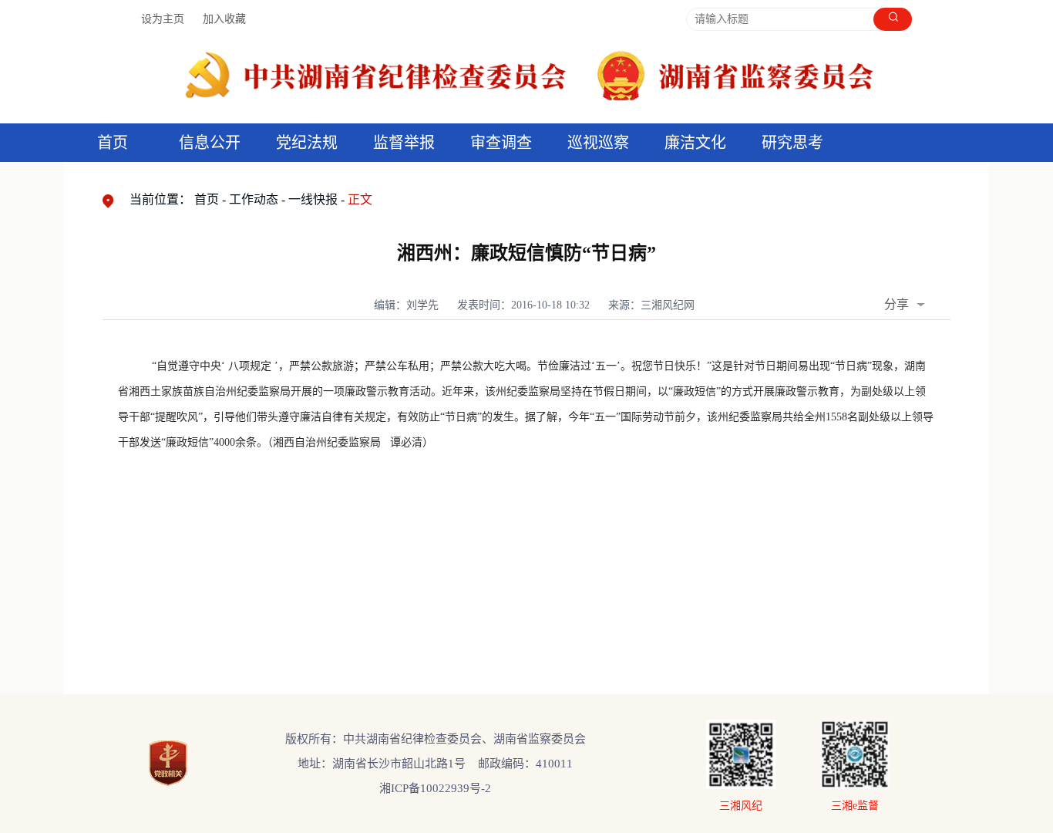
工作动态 (253, 199)
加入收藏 (224, 19)
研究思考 (792, 142)
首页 (112, 142)
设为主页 (162, 19)
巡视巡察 (598, 142)
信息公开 (210, 142)
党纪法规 (307, 142)
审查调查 (501, 142)
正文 (360, 199)
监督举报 (404, 142)
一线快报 (313, 199)
